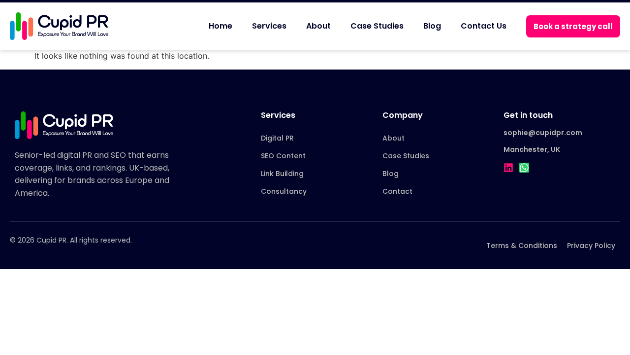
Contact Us (483, 26)
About (318, 26)
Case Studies (377, 26)
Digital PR (277, 138)
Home (220, 26)
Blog (432, 26)
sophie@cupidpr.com (543, 133)
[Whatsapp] (524, 168)
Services (269, 26)
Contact (397, 191)
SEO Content (283, 156)
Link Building (282, 173)
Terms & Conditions (521, 245)
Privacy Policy (591, 245)
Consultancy (284, 191)
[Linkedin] (508, 168)
